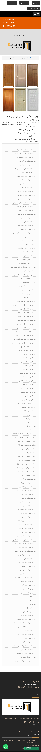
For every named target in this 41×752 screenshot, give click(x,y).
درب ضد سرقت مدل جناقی (28, 502)
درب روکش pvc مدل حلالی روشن (26, 335)
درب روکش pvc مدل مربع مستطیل (26, 301)
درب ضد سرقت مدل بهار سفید (27, 528)
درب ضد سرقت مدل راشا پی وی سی (25, 551)
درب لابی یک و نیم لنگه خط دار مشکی (25, 275)
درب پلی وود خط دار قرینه (28, 358)
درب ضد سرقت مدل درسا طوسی (26, 214)
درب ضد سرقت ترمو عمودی (28, 229)
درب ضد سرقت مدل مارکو (28, 581)
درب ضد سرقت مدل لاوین (28, 218)
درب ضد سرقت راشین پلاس (27, 256)
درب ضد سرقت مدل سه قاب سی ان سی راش (22, 543)
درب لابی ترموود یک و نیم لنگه (27, 293)
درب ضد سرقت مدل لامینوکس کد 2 (25, 150)
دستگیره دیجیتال (33, 8)
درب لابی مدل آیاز (31, 426)
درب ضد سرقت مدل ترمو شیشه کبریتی (24, 203)
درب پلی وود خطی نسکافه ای (27, 350)
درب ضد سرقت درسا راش (28, 237)
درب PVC (33, 596)
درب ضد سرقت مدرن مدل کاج (27, 570)
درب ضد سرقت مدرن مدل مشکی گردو (24, 540)
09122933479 (32, 748)
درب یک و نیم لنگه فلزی (29, 407)
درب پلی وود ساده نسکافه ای (27, 381)
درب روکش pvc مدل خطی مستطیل (25, 316)
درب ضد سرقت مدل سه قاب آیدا (26, 619)
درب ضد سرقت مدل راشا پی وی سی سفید (23, 661)
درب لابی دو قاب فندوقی (29, 290)
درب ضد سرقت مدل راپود (28, 615)
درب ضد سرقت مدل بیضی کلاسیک (25, 524)
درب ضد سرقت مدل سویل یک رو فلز (25, 169)
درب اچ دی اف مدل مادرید (28, 593)
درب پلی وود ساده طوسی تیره (27, 373)
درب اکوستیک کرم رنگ (29, 252)
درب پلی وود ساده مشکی (28, 392)
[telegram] (25, 722)
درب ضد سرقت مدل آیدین (28, 184)
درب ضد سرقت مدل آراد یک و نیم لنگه (24, 623)
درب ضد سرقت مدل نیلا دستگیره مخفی (24, 233)
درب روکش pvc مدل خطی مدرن (26, 324)
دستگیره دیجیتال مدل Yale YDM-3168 (24, 434)
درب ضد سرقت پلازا (30, 630)
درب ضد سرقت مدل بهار (29, 532)
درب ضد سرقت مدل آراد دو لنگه (26, 653)
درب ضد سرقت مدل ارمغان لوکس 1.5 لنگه (23, 577)
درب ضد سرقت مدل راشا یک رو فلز (26, 634)
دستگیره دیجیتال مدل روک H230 (26, 445)
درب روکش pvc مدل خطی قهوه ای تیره (24, 339)
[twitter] (30, 722)
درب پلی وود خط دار (30, 365)
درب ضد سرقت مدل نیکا (29, 180)
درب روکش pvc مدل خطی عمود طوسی (24, 305)
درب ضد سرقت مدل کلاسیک (27, 494)
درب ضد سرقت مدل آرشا (29, 585)
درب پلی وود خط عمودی (29, 369)
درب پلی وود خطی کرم (29, 354)
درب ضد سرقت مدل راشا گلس (27, 562)
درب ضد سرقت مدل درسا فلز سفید (26, 206)
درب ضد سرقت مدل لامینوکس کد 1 (25, 153)
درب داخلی (24, 3)
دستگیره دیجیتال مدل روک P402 (26, 441)
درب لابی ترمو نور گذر (30, 411)
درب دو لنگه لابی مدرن (29, 506)
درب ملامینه (32, 604)
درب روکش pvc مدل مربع (28, 346)
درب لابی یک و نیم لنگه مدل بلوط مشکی (24, 259)
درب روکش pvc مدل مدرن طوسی (26, 312)
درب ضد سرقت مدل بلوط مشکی (26, 521)
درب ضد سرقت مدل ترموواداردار (26, 157)
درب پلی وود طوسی (30, 396)
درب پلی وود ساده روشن (29, 400)
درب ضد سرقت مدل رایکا (28, 483)
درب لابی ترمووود (31, 418)
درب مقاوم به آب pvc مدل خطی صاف (25, 331)
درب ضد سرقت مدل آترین (28, 479)
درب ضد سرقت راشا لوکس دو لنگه (26, 642)
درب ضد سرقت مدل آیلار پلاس (27, 161)
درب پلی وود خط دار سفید (28, 362)
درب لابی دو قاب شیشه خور (28, 271)
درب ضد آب (11, 3)
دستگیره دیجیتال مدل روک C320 (26, 475)
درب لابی (35, 3)
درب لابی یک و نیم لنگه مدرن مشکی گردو (24, 263)
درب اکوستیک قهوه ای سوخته (27, 240)
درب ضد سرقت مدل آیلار (28, 649)
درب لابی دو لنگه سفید (29, 282)
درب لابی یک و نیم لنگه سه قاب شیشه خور (23, 267)
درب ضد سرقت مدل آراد (29, 559)
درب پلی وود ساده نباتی (29, 377)
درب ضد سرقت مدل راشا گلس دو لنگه (25, 646)
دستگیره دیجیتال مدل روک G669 (26, 464)
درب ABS (33, 600)
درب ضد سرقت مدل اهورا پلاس (26, 536)
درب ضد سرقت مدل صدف (28, 513)
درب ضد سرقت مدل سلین (28, 187)
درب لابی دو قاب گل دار (29, 422)
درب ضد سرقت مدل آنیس (28, 222)
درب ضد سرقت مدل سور (29, 498)
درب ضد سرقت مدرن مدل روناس (26, 547)
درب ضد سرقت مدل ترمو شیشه (26, 509)
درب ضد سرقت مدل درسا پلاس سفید (25, 195)
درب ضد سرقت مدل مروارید (28, 638)
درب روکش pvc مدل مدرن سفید (26, 309)
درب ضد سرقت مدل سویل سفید (26, 176)
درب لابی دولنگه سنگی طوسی (27, 286)
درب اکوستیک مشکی (30, 244)
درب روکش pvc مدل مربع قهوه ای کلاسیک (23, 343)
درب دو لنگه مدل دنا (30, 430)
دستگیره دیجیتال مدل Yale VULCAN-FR (24, 437)
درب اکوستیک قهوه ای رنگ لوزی (26, 248)
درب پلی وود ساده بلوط (29, 384)
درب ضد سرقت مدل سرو (29, 517)
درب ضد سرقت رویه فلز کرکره (27, 487)
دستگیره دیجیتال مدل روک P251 (26, 460)
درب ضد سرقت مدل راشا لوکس (27, 555)
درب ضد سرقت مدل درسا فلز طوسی (25, 210)
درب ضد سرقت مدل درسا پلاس (27, 199)
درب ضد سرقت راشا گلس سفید (27, 627)
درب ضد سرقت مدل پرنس (28, 165)
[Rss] (38, 722)
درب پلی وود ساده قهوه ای (28, 388)
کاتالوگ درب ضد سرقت (30, 731)
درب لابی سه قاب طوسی (29, 297)
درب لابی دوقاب (31, 415)
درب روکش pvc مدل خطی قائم (27, 320)
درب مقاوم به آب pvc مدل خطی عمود (25, 328)
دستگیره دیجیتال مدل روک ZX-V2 (26, 468)
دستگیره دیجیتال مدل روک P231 (26, 456)
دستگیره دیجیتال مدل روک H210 (26, 449)
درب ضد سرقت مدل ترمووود (27, 574)
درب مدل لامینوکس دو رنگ (28, 172)
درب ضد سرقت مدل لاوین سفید (26, 225)
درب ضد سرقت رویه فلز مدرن (27, 566)
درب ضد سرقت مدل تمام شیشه (26, 191)
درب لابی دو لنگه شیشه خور (28, 278)
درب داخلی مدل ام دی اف (28, 608)
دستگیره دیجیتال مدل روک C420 (26, 471)
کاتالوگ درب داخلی (12, 731)
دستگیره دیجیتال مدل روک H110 (26, 453)
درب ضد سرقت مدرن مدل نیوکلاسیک (25, 490)
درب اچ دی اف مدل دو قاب (28, 589)
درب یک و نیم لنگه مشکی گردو (27, 403)
